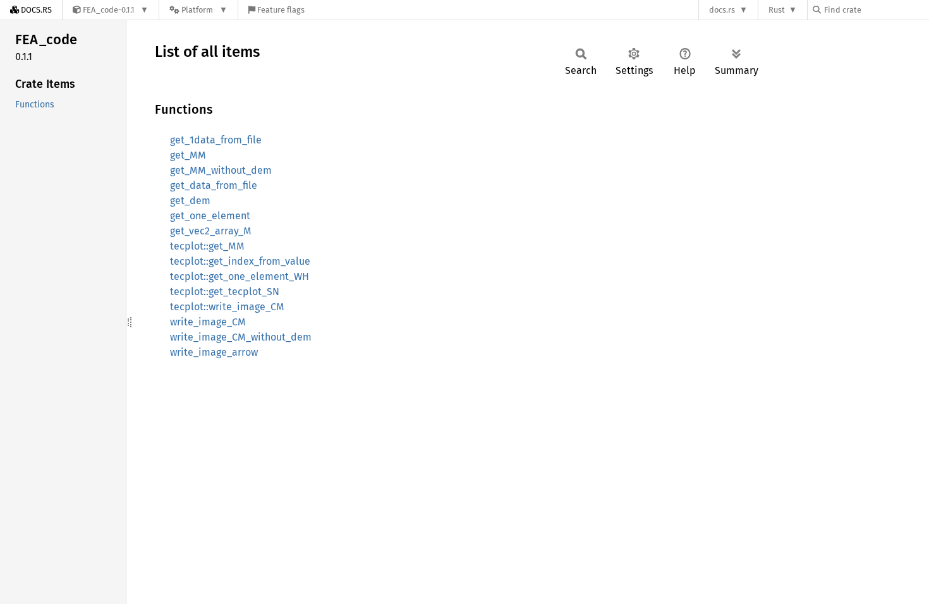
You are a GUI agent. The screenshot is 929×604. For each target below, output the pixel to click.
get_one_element (210, 216)
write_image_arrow (214, 352)
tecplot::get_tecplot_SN (224, 292)
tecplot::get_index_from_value (240, 261)
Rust (776, 10)
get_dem (190, 201)
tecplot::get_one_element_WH (239, 276)
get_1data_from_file (216, 140)
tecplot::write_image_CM (227, 307)
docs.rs (722, 10)
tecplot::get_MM (207, 246)
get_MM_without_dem (221, 170)
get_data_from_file (213, 185)
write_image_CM (208, 322)
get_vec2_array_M (211, 231)
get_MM (188, 155)
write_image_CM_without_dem (241, 337)
